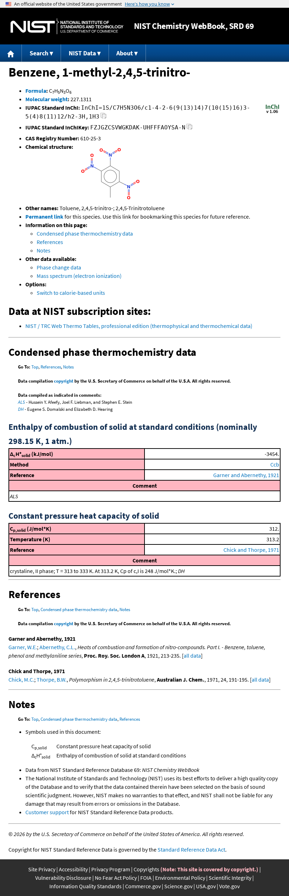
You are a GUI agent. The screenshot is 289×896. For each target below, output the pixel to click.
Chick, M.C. (21, 679)
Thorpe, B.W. (52, 679)
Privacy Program (110, 869)
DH (21, 409)
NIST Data (82, 53)
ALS (21, 402)
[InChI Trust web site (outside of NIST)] (272, 112)
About (124, 53)
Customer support (47, 812)
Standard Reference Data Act (191, 849)
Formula (35, 90)
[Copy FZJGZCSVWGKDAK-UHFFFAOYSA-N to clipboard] (189, 128)
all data (192, 655)
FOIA (146, 877)
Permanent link (44, 216)
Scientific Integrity (230, 877)
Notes (43, 250)
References (50, 241)
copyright (63, 381)
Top (34, 367)
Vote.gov (229, 886)
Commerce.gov (143, 886)
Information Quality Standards (85, 886)
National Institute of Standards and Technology (67, 26)
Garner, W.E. (22, 647)
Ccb (274, 464)
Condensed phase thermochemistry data (85, 233)
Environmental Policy (180, 877)
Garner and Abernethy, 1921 (246, 475)
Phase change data (59, 267)
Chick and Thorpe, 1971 (251, 549)
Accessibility (73, 869)
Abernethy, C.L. (57, 647)
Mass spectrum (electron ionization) (79, 275)
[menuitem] (11, 53)
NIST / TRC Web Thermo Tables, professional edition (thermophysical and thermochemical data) (138, 325)
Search (39, 53)
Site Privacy (41, 869)
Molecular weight (46, 99)
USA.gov (206, 886)
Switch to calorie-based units (71, 292)
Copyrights (146, 869)
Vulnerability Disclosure (63, 877)
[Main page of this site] (11, 53)
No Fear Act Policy (116, 877)
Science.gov (178, 886)
